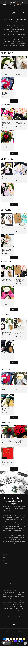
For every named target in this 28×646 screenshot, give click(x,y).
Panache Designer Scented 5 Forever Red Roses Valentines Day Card (20, 441)
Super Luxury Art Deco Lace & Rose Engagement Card (7, 228)
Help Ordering (6, 563)
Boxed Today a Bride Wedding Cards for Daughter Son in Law (19, 333)
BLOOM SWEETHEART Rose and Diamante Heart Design (7, 301)
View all (14, 100)
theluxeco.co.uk (12, 643)
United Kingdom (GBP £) (9, 633)
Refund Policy (6, 576)
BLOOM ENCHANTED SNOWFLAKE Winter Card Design (20, 388)
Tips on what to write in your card (10, 573)
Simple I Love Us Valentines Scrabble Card (7, 462)
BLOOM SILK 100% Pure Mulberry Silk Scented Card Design (19, 71)
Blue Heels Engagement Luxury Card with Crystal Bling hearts (20, 228)
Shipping (5, 566)
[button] (1, 12)
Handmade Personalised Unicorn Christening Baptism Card (20, 177)
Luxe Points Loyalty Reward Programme (11, 569)
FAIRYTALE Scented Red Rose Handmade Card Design (6, 93)
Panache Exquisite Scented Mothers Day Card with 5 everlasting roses (20, 280)
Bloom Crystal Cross (6, 176)
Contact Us (5, 557)
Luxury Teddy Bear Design (7, 198)
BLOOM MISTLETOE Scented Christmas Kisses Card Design (7, 409)
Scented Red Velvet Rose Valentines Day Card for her (7, 441)
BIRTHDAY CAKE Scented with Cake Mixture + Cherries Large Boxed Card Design (7, 124)
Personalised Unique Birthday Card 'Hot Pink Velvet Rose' (6, 146)
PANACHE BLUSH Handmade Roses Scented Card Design (20, 123)
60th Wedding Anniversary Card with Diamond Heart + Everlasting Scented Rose (7, 71)
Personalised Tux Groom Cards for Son (6, 356)
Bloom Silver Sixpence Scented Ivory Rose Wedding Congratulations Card (7, 334)
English (20, 633)
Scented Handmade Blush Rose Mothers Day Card (7, 280)
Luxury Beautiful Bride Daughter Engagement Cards (6, 250)
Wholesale (5, 579)
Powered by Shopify (17, 643)
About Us (5, 554)
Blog (4, 560)
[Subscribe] (23, 619)
